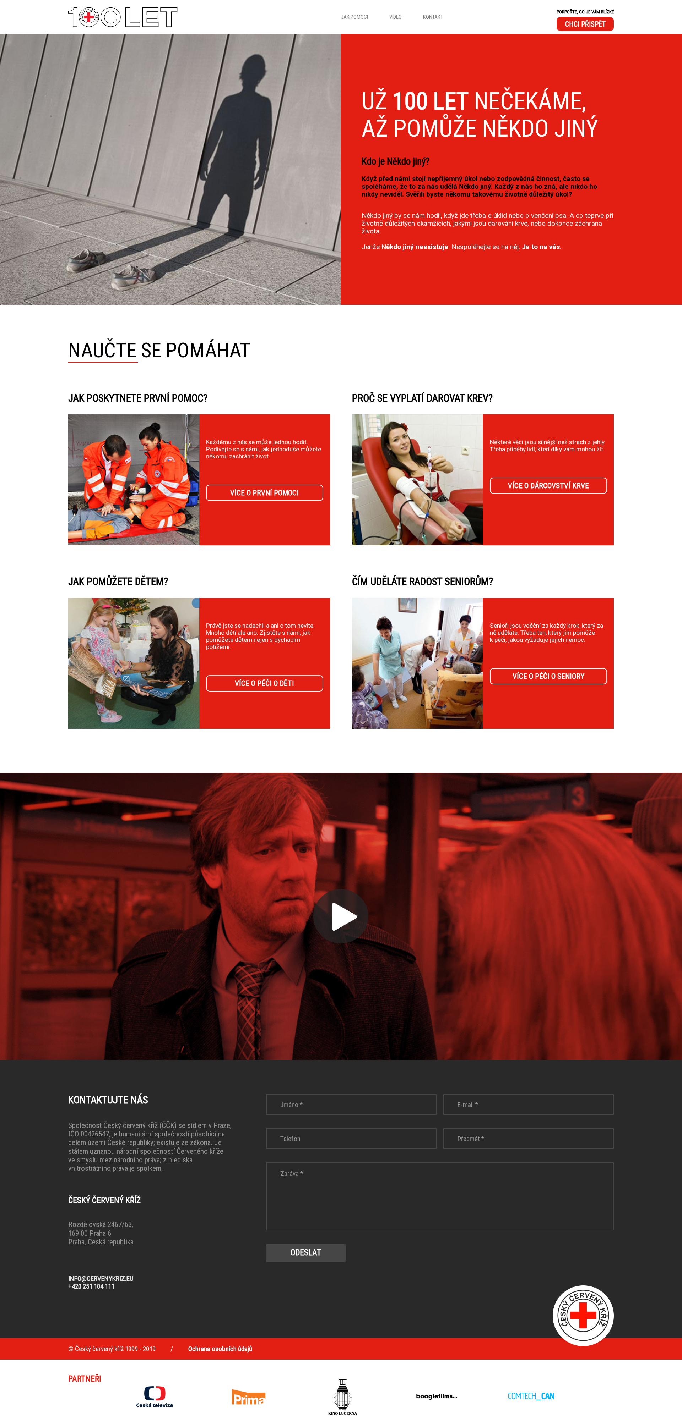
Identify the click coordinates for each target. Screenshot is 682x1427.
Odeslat (306, 1252)
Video (395, 17)
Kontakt (433, 17)
